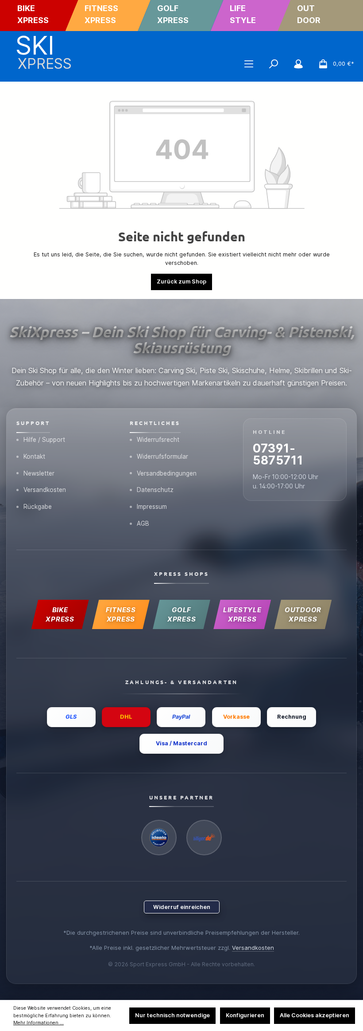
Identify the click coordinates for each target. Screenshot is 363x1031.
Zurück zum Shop (181, 281)
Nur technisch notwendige (172, 1015)
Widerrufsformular (162, 456)
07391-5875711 (278, 454)
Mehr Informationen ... (38, 1023)
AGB (143, 523)
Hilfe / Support (44, 439)
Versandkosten (44, 489)
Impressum (152, 506)
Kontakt (34, 456)
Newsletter (38, 473)
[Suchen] (273, 64)
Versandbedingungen (167, 473)
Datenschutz (155, 489)
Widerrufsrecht (158, 439)
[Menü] (249, 64)
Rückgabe (37, 506)
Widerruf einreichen (181, 907)
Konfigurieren (245, 1015)
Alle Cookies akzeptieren (314, 1015)
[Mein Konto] (298, 64)
